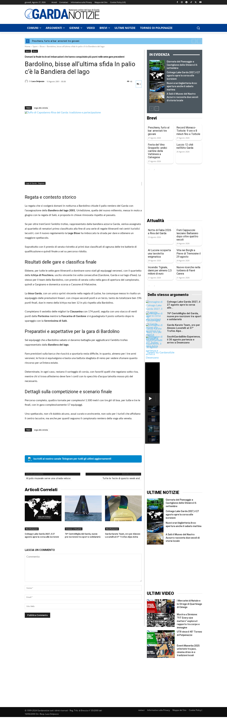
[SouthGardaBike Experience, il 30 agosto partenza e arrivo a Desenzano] (154, 347)
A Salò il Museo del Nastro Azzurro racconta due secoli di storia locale (182, 97)
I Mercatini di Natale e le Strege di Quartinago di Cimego (189, 603)
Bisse (42, 46)
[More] (58, 97)
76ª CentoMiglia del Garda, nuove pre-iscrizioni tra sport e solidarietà (184, 316)
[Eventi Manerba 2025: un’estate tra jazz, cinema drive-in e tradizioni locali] (161, 651)
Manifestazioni (32, 529)
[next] (199, 41)
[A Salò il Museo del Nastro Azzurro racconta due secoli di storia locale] (157, 97)
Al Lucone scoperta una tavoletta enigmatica (159, 253)
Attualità (155, 220)
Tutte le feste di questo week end (121, 478)
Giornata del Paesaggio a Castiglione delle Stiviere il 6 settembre (182, 64)
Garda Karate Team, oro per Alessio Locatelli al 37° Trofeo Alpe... (183, 327)
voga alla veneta (41, 108)
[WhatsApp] (51, 97)
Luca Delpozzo (37, 81)
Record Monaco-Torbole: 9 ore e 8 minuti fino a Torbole (188, 130)
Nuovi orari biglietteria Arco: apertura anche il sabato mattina (182, 86)
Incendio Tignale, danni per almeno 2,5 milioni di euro (160, 270)
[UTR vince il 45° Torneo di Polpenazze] (161, 637)
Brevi (152, 118)
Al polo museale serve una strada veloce (48, 478)
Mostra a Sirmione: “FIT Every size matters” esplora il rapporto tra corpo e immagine (188, 621)
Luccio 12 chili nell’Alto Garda (184, 146)
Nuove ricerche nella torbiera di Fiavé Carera (188, 270)
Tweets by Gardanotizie (160, 352)
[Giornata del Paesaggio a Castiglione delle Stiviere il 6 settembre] (157, 65)
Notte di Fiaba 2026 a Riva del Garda (159, 232)
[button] (198, 28)
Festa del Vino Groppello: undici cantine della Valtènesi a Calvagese (157, 151)
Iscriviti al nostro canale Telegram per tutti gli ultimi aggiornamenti (72, 458)
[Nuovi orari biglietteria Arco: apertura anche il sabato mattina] (157, 87)
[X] (196, 2)
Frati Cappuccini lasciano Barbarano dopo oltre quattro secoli (187, 235)
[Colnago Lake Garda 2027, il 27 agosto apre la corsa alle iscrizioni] (43, 508)
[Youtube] (200, 2)
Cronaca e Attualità (73, 529)
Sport (35, 46)
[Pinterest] (43, 97)
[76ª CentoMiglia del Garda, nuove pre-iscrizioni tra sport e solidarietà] (83, 508)
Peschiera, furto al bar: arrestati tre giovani (55, 41)
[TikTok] (191, 2)
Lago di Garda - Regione (35, 183)
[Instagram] (182, 2)
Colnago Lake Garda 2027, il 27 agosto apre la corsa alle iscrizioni (183, 75)
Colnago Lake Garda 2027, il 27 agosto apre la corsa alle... (183, 304)
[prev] (194, 41)
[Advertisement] (152, 13)
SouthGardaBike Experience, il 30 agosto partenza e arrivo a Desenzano (183, 339)
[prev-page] (151, 108)
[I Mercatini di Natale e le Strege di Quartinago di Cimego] (161, 606)
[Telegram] (186, 2)
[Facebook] (177, 2)
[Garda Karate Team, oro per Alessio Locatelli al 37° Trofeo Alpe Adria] (123, 508)
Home (27, 46)
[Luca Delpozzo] (27, 81)
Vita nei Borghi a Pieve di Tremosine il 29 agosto (188, 253)
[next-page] (157, 108)
